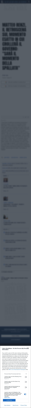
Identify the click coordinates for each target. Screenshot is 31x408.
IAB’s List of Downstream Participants (17, 369)
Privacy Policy (24, 405)
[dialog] (15, 377)
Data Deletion (7, 405)
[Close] (28, 348)
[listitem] (15, 374)
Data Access (15, 405)
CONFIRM (9, 400)
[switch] (25, 377)
